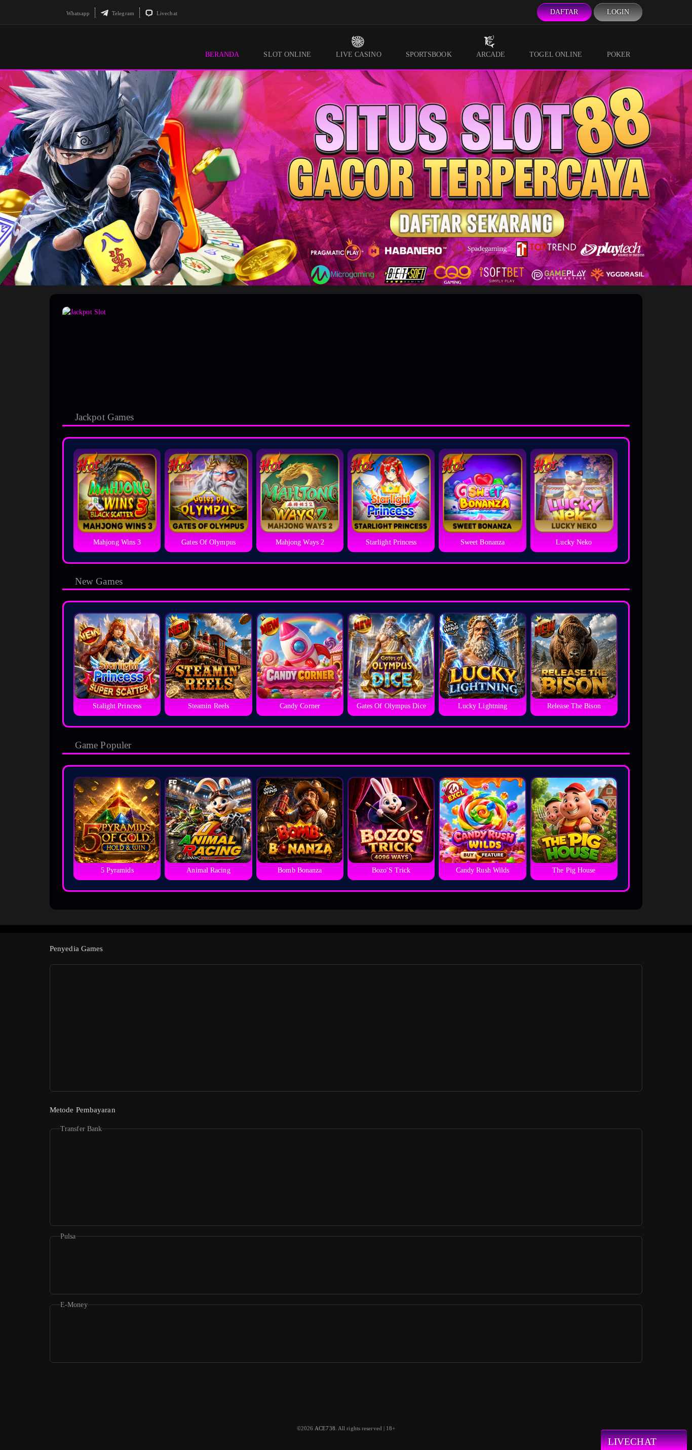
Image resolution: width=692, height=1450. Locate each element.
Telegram (122, 13)
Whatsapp (77, 13)
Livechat (166, 13)
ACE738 (325, 1428)
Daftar (564, 12)
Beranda (222, 54)
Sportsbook (429, 54)
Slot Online (287, 54)
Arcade (491, 54)
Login (618, 12)
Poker (619, 54)
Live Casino (358, 54)
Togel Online (555, 54)
